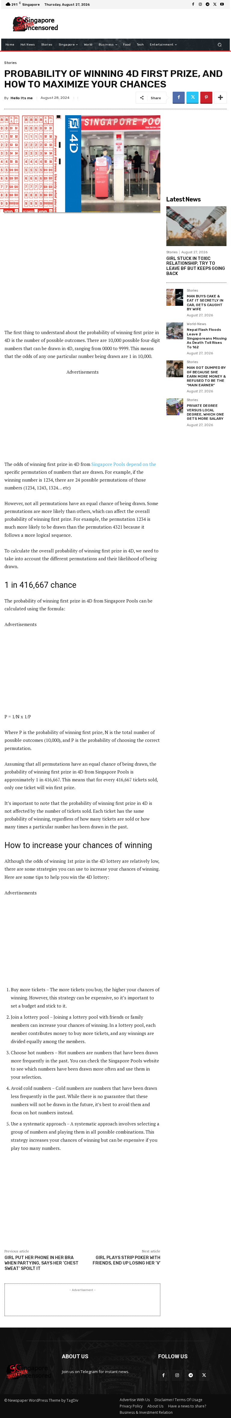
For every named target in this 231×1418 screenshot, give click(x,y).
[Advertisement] (143, 24)
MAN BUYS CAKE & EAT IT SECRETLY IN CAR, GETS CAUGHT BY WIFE (205, 302)
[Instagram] (200, 4)
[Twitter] (214, 4)
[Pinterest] (206, 98)
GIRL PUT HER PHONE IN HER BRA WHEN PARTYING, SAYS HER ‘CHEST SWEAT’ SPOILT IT (42, 1263)
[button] (220, 45)
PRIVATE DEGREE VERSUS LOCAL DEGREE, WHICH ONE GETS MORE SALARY (205, 412)
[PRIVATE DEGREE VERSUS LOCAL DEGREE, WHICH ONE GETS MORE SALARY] (174, 406)
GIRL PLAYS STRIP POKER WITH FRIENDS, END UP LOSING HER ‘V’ (126, 1260)
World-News (196, 324)
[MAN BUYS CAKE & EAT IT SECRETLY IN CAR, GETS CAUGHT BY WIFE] (174, 297)
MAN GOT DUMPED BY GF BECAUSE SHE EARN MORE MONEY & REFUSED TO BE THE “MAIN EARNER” (206, 376)
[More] (220, 98)
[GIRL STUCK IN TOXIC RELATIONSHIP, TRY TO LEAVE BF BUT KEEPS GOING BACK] (196, 226)
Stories (10, 63)
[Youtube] (222, 4)
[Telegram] (207, 4)
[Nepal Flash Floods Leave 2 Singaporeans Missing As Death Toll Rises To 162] (174, 330)
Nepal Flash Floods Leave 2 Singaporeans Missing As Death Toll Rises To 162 (206, 338)
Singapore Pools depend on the (123, 464)
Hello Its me (22, 98)
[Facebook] (193, 4)
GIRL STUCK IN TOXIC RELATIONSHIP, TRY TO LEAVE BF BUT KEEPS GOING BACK (195, 266)
